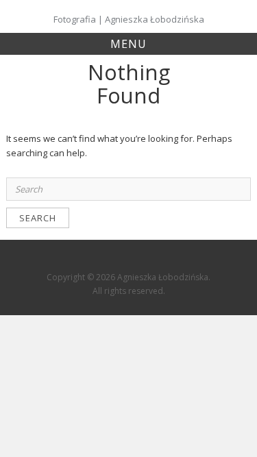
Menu (128, 43)
